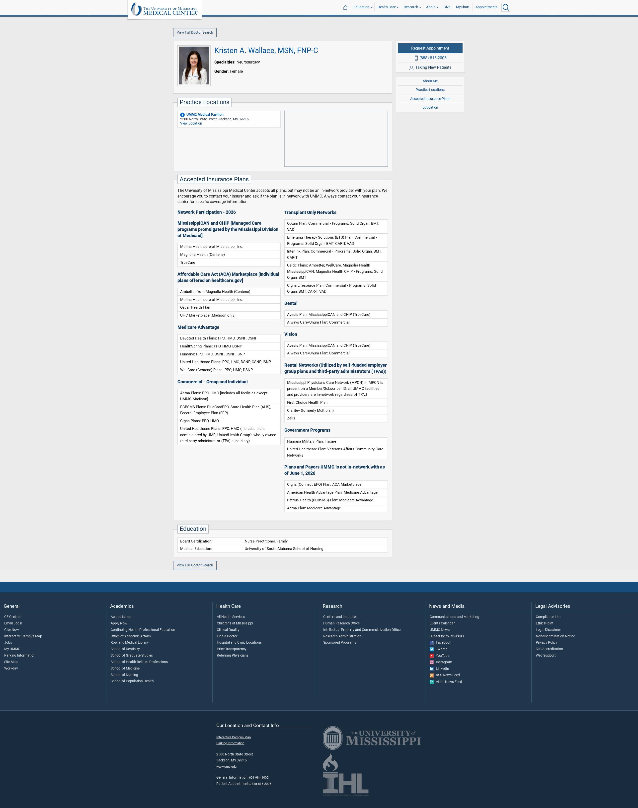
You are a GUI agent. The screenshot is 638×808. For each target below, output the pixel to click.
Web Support (546, 656)
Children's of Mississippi (235, 623)
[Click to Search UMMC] (505, 7)
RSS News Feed (447, 675)
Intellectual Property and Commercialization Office (361, 630)
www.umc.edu (226, 766)
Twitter (440, 649)
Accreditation (121, 617)
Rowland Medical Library (130, 643)
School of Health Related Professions (139, 662)
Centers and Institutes (340, 617)
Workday (11, 669)
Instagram (443, 662)
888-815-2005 (261, 784)
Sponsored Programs (339, 643)
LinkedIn (441, 669)
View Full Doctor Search (195, 32)
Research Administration (342, 636)
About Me (430, 81)
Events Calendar (442, 623)
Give (447, 7)
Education (361, 7)
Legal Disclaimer (548, 630)
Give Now (11, 630)
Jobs (8, 643)
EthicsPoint (545, 623)
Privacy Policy (546, 643)
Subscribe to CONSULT (447, 636)
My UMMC (12, 649)
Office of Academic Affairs (131, 636)
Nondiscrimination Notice (555, 636)
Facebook (442, 643)
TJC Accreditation (549, 649)
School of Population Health (132, 681)
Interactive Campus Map (23, 636)
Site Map (11, 662)
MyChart (463, 7)
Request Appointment (430, 48)
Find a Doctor (227, 636)
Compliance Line (548, 617)
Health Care (387, 7)
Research (411, 7)
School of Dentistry (125, 649)
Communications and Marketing (454, 617)
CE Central (12, 617)
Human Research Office (341, 623)
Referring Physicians (232, 656)
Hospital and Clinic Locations (239, 643)
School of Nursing (124, 675)
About (431, 7)
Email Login (13, 623)
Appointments (486, 7)
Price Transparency (231, 649)
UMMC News (440, 630)
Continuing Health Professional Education (143, 630)
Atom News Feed (448, 682)
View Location (191, 123)
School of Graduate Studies (132, 656)
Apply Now (119, 623)
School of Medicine (125, 669)
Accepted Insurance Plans (430, 98)
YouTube (441, 656)
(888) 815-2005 (433, 57)
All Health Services (231, 617)
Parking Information (19, 656)
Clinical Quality (228, 630)
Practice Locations (430, 90)
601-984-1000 (258, 777)
